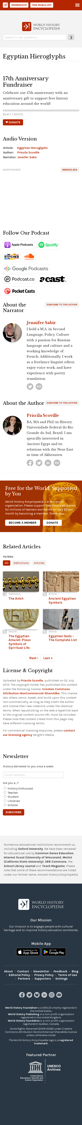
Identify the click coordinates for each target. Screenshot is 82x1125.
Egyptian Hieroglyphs (32, 148)
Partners (24, 978)
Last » (48, 658)
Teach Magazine (53, 866)
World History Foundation (21, 1007)
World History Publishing (23, 1014)
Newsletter (41, 971)
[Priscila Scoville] (30, 463)
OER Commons (56, 861)
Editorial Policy (19, 975)
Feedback (60, 971)
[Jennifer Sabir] (30, 386)
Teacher (13, 792)
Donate (52, 522)
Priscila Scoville (28, 152)
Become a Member (22, 522)
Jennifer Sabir (27, 157)
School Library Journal (19, 866)
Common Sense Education (54, 853)
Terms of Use (67, 975)
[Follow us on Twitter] (30, 996)
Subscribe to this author (62, 304)
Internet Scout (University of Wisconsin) (32, 857)
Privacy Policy (44, 975)
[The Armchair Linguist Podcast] (39, 386)
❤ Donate (13, 122)
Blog (75, 971)
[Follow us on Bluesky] (37, 996)
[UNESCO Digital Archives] (41, 1071)
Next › (33, 658)
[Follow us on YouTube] (59, 996)
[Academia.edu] (57, 463)
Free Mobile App (42, 5)
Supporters (43, 978)
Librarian (14, 801)
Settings (61, 978)
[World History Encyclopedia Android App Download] (54, 952)
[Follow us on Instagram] (52, 996)
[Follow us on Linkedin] (44, 996)
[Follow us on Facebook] (22, 996)
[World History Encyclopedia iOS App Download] (28, 952)
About (8, 971)
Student (13, 796)
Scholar (13, 805)
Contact (23, 971)
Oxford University (30, 849)
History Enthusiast (20, 788)
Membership (19, 5)
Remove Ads (69, 169)
